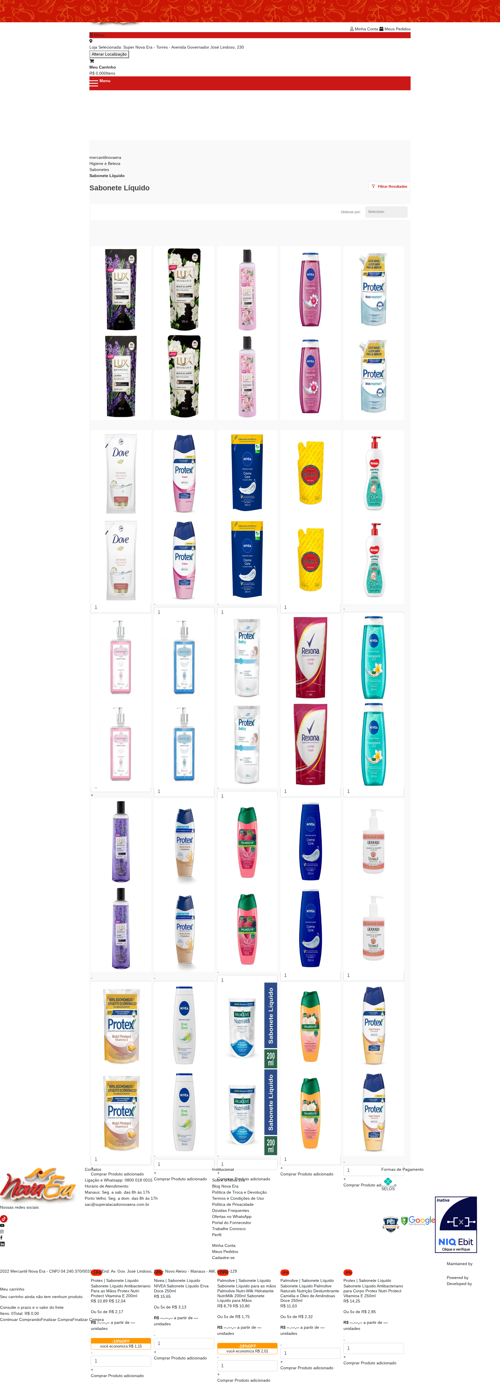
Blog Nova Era (225, 1186)
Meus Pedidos (397, 29)
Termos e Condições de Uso (238, 1198)
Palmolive (226, 1280)
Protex (97, 1280)
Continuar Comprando (20, 1319)
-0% (284, 1272)
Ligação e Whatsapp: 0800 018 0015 (118, 1180)
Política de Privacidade (233, 1204)
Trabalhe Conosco (229, 1228)
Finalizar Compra (56, 1319)
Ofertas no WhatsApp (231, 1216)
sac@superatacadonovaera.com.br (117, 1204)
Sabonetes (99, 169)
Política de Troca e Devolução (239, 1192)
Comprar (117, 1375)
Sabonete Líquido (107, 175)
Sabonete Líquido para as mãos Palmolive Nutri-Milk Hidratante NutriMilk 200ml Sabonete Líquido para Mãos (246, 1293)
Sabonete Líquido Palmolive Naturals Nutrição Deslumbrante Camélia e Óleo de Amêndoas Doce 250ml (309, 1293)
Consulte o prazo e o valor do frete (32, 1307)
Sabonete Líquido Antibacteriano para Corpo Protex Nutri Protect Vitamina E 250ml (373, 1291)
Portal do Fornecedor (231, 1222)
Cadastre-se (223, 1257)
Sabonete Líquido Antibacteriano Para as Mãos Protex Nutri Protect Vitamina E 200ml (120, 1291)
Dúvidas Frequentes (230, 1210)
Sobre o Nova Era (228, 1180)
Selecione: (376, 212)
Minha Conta (366, 29)
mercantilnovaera (105, 157)
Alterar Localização (109, 54)
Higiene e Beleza (104, 163)
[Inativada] (456, 1224)
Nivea (159, 1280)
